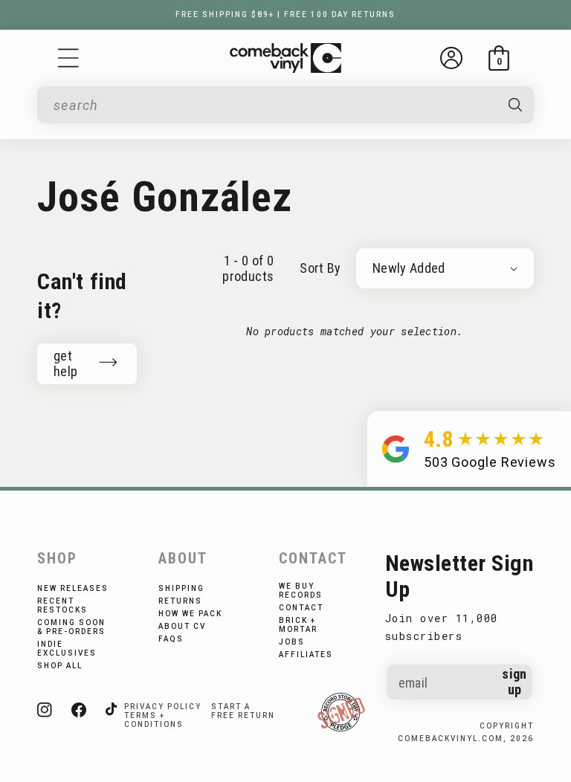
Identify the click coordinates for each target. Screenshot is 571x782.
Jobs (292, 642)
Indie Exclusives (67, 648)
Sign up (514, 681)
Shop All (60, 666)
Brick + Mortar (298, 624)
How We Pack (190, 614)
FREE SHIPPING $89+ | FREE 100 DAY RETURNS (285, 14)
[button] (68, 58)
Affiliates (306, 654)
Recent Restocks (62, 605)
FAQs (171, 639)
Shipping (181, 588)
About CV (182, 626)
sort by (320, 268)
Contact (301, 608)
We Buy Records (301, 590)
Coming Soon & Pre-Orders (71, 627)
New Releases (73, 588)
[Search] (514, 104)
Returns (180, 601)
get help (65, 363)
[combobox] (273, 105)
